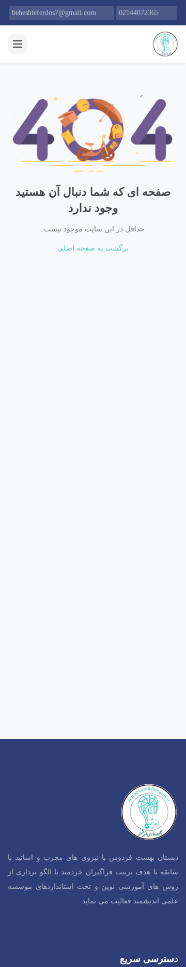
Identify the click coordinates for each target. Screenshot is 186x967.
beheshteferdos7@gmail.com (54, 13)
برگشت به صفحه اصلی (93, 248)
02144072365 (139, 13)
